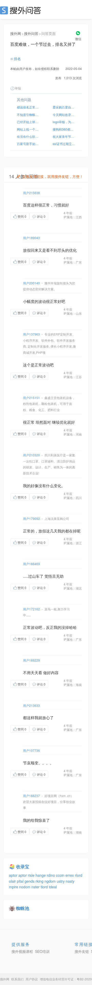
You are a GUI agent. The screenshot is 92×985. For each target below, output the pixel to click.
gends (30, 881)
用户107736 (31, 750)
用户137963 (31, 334)
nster (36, 886)
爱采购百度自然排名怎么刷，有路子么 (64, 107)
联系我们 (17, 979)
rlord (78, 875)
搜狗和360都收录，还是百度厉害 (64, 129)
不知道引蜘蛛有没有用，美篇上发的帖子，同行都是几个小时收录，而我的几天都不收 (28, 114)
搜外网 (15, 33)
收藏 (58, 216)
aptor (13, 875)
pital (21, 881)
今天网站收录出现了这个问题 (64, 114)
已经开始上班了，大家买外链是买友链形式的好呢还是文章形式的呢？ (28, 122)
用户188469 (31, 564)
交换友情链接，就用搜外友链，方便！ (52, 176)
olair (13, 881)
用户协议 (32, 979)
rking (40, 881)
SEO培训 (42, 951)
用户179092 (31, 518)
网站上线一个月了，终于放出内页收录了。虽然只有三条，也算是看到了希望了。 (28, 129)
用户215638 (31, 193)
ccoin (60, 875)
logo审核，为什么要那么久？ (64, 122)
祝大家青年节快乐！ (64, 136)
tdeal (53, 886)
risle (32, 875)
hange (41, 875)
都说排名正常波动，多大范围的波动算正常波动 (28, 107)
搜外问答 (31, 33)
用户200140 (31, 283)
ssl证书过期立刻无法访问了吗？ (64, 143)
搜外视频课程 (22, 951)
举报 (18, 88)
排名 (17, 58)
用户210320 (31, 455)
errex (70, 875)
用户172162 (31, 609)
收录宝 (22, 866)
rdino (51, 875)
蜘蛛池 (22, 908)
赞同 (22, 216)
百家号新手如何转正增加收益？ (28, 143)
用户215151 (31, 397)
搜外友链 (82, 951)
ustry (61, 881)
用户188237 (31, 795)
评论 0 (41, 216)
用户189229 (31, 660)
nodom (25, 886)
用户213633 (31, 705)
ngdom (50, 881)
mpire (14, 886)
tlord (45, 886)
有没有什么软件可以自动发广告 (28, 136)
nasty (70, 881)
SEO (21, 10)
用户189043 (31, 238)
